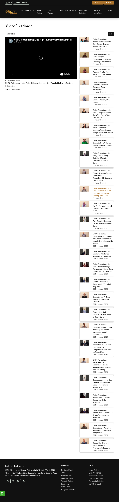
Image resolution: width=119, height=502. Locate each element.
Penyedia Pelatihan (97, 481)
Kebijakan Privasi (68, 489)
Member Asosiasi (96, 475)
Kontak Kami (66, 475)
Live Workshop (95, 473)
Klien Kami (65, 487)
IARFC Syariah (95, 484)
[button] (27, 10)
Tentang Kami (67, 470)
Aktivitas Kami (67, 478)
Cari (110, 34)
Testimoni (65, 484)
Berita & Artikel (67, 481)
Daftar (108, 3)
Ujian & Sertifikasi (96, 478)
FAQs (63, 473)
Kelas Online (94, 470)
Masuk (97, 3)
